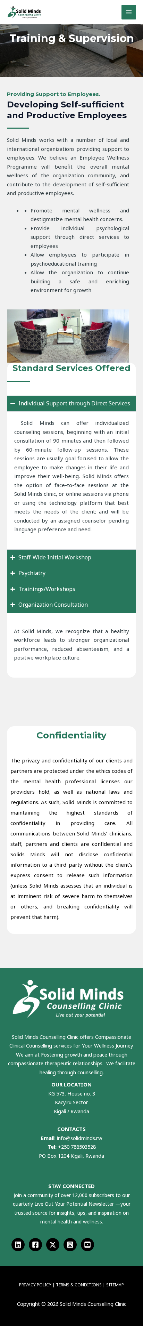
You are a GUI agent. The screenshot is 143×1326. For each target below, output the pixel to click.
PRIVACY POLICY (35, 1285)
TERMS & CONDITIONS (79, 1285)
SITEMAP (115, 1285)
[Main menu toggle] (128, 12)
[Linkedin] (18, 1244)
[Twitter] (52, 1244)
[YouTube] (87, 1244)
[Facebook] (35, 1244)
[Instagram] (70, 1244)
